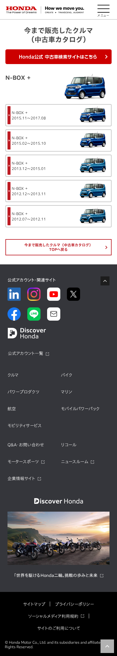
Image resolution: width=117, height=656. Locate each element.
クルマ (13, 375)
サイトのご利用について (58, 628)
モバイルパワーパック (80, 409)
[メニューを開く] (103, 9)
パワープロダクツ (23, 392)
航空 (12, 409)
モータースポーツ (23, 462)
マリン (66, 392)
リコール (68, 445)
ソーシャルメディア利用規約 (53, 616)
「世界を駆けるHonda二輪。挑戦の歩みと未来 (56, 575)
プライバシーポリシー (74, 604)
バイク (66, 375)
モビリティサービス (25, 425)
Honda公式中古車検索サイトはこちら (58, 56)
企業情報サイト (21, 478)
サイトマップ (34, 604)
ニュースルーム (74, 462)
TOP (107, 646)
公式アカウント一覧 (25, 353)
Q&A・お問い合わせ (26, 445)
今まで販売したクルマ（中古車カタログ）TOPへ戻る (58, 247)
